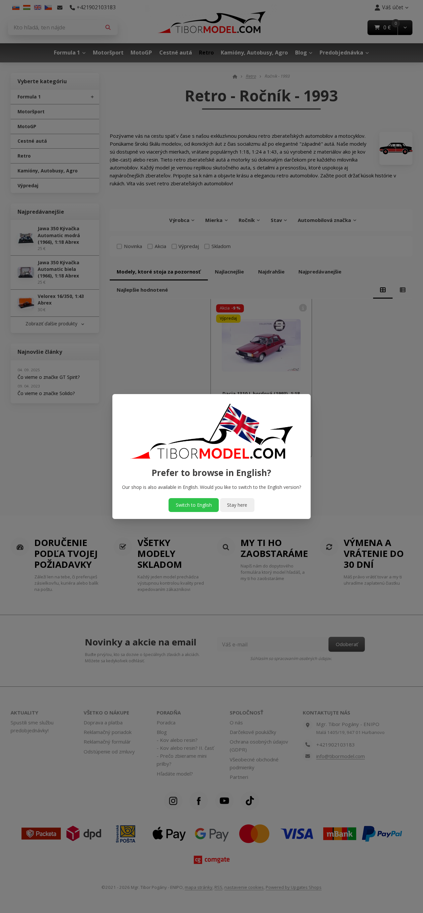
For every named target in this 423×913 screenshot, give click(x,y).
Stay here (237, 505)
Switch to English (194, 505)
